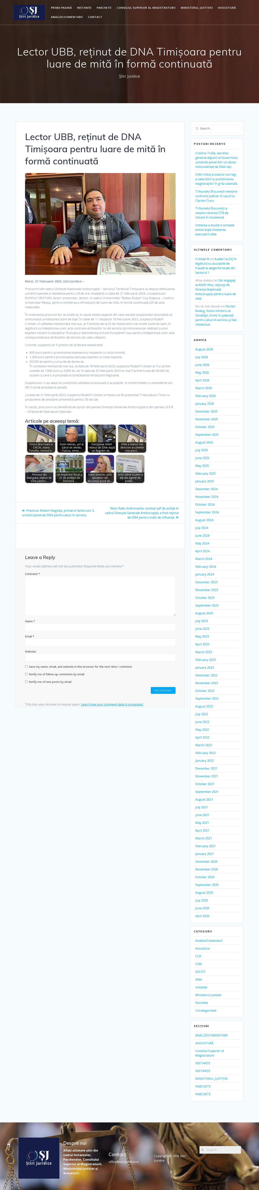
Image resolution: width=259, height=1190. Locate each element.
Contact (95, 17)
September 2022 (207, 698)
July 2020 (201, 900)
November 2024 (206, 497)
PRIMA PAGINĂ (61, 7)
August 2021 (204, 799)
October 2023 (204, 598)
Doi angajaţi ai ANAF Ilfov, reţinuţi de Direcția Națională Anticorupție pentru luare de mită (215, 289)
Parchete (201, 1003)
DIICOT (200, 972)
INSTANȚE (84, 7)
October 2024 (204, 504)
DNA (198, 979)
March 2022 (203, 745)
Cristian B (202, 259)
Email (29, 636)
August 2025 (204, 442)
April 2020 (202, 916)
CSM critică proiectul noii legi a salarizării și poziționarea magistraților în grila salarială (216, 179)
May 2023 (202, 636)
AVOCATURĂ (227, 7)
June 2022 (202, 722)
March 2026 (203, 388)
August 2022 (204, 706)
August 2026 (204, 349)
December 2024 (206, 489)
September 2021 (207, 792)
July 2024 (201, 528)
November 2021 (206, 776)
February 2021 (205, 846)
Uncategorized (205, 1010)
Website (30, 651)
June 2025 (202, 458)
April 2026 (202, 380)
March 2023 (203, 652)
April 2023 (202, 644)
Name (30, 621)
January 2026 (204, 404)
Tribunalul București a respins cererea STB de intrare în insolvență (211, 212)
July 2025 (201, 450)
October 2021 (204, 784)
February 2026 (205, 396)
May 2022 (202, 730)
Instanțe (201, 987)
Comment (32, 574)
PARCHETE (104, 7)
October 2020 (204, 877)
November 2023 (206, 590)
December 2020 (206, 861)
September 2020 (207, 885)
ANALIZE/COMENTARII (67, 17)
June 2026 (202, 365)
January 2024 (204, 574)
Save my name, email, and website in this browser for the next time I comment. (80, 666)
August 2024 (204, 520)
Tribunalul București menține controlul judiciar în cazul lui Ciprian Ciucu (216, 196)
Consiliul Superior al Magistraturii (146, 7)
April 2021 (202, 830)
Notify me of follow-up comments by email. (57, 674)
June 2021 (202, 815)
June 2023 (202, 629)
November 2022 (206, 683)
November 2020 (206, 869)
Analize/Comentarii (208, 941)
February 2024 (205, 567)
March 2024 (203, 559)
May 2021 (202, 823)
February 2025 (205, 473)
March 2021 (203, 838)
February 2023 (205, 660)
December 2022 (206, 675)
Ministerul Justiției (208, 995)
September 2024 (207, 512)
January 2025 (204, 481)
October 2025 (204, 427)
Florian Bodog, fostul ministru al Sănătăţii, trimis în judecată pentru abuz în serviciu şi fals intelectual (216, 315)
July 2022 (201, 714)
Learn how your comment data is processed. (112, 704)
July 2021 (201, 807)
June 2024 (202, 535)
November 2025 (206, 419)
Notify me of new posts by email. (50, 682)
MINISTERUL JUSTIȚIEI (197, 7)
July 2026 (201, 357)
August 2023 (204, 613)
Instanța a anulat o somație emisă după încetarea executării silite (214, 229)
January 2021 (204, 854)
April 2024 (202, 551)
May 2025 (202, 466)
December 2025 (206, 411)
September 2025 (207, 435)
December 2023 (206, 582)
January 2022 (204, 761)
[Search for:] (217, 128)
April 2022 (202, 737)
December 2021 (206, 768)
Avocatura (202, 948)
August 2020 (204, 893)
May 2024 (202, 543)
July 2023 (201, 621)
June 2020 (202, 908)
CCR (198, 956)
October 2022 (204, 691)
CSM (198, 964)
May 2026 (202, 372)
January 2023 (204, 667)
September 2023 (207, 605)
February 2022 (205, 753)
